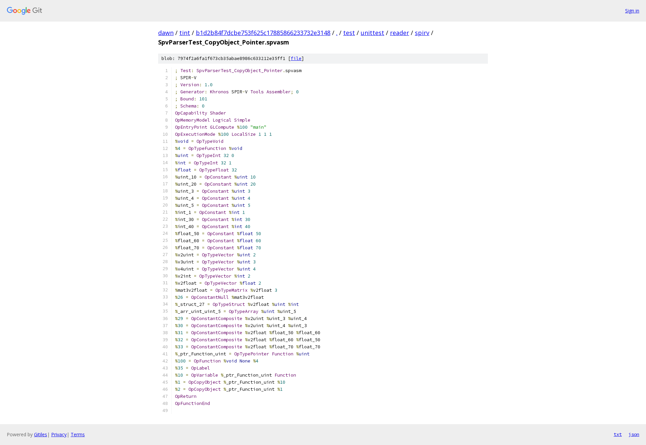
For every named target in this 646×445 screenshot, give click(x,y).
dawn (166, 33)
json (634, 434)
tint (184, 33)
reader (399, 33)
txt (618, 434)
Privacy (59, 434)
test (349, 33)
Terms (78, 434)
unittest (372, 33)
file (296, 58)
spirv (422, 33)
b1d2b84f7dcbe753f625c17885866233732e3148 (263, 33)
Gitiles (40, 434)
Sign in (632, 10)
